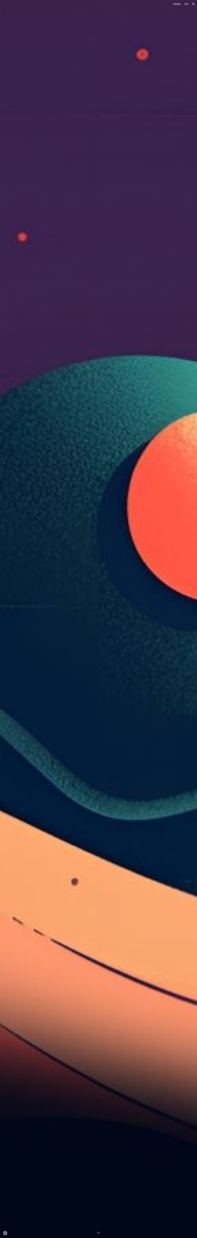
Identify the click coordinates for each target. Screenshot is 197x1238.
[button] (193, 4)
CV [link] (186, 3)
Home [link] (177, 3)
